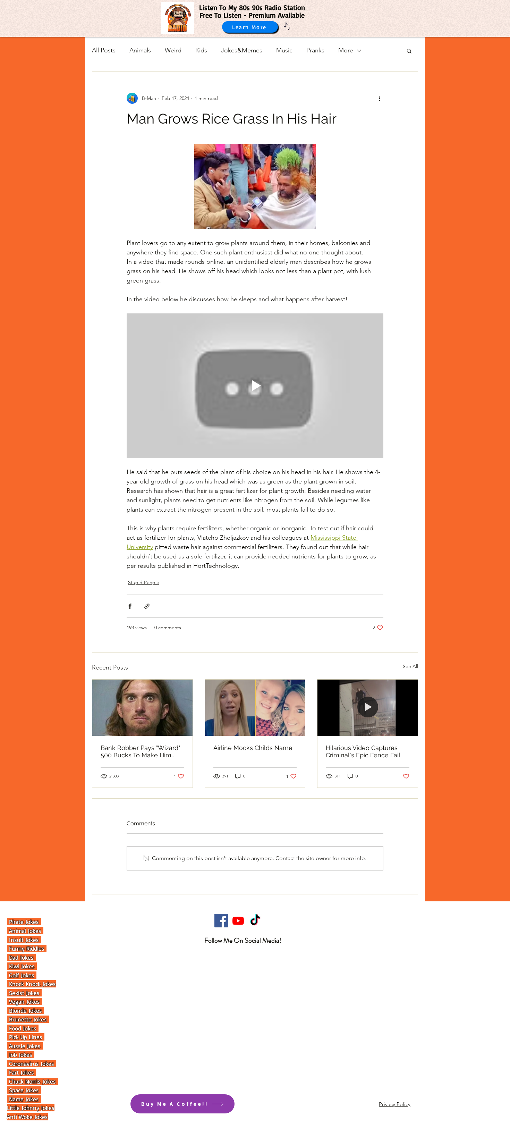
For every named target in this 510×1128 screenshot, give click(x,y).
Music (284, 50)
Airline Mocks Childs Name (252, 747)
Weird (173, 50)
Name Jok (20, 1099)
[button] (409, 50)
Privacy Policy (394, 1104)
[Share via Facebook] (130, 606)
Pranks (315, 50)
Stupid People (143, 582)
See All (410, 666)
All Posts (104, 50)
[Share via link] (147, 606)
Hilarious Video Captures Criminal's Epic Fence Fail (363, 751)
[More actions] (379, 98)
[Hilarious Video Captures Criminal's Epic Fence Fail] (367, 708)
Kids (201, 50)
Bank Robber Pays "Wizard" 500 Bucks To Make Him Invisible (140, 751)
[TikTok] (255, 920)
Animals (140, 50)
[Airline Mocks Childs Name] (255, 708)
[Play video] (255, 385)
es (37, 1099)
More (345, 50)
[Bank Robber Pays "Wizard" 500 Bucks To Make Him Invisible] (142, 708)
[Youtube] (238, 920)
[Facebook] (221, 920)
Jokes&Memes (241, 50)
